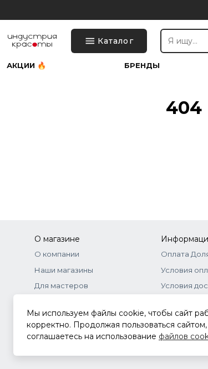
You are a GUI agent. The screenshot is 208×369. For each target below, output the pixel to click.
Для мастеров (61, 285)
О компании (56, 254)
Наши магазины (63, 270)
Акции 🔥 (26, 65)
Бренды (142, 65)
